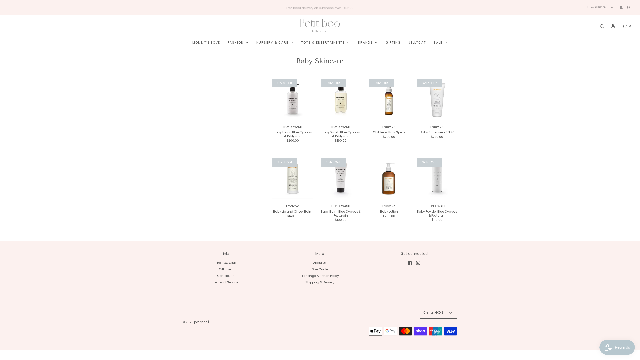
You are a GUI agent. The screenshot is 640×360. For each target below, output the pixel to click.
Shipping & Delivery (320, 282)
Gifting (393, 42)
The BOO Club (226, 263)
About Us (320, 263)
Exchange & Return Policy (320, 276)
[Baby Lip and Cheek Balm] (292, 178)
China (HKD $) (597, 7)
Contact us (225, 276)
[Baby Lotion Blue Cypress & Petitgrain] (292, 99)
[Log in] (613, 26)
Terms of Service (225, 282)
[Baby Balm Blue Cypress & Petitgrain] (341, 178)
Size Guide (320, 269)
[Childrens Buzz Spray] (389, 99)
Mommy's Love (206, 42)
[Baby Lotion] (389, 178)
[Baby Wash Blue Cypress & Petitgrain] (341, 99)
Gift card (225, 269)
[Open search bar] (602, 26)
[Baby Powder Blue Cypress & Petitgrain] (437, 178)
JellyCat (417, 42)
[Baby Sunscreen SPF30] (437, 99)
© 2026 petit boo (195, 322)
